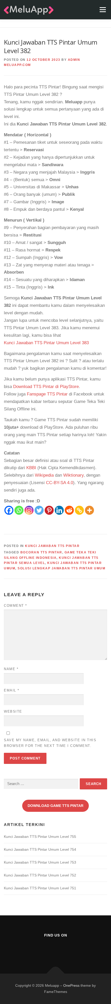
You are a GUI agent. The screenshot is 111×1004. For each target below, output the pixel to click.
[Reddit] (69, 510)
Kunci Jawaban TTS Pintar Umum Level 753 (40, 862)
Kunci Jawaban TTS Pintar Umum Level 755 (40, 836)
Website (13, 711)
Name (11, 669)
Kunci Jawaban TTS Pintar (52, 546)
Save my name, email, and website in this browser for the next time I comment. (50, 743)
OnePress (71, 985)
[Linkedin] (59, 510)
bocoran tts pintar (41, 552)
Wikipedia (44, 475)
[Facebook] (8, 510)
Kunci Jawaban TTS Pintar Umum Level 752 (40, 875)
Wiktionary (73, 475)
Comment (15, 606)
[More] (89, 510)
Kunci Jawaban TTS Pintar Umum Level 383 (46, 342)
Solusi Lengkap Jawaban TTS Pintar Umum (61, 568)
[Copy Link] (79, 510)
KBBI (31, 467)
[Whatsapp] (18, 510)
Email (11, 690)
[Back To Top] (55, 974)
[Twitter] (39, 510)
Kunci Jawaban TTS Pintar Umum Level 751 (40, 888)
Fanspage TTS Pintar (47, 394)
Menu (102, 9)
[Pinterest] (49, 510)
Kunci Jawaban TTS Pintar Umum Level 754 (40, 849)
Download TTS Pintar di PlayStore (46, 386)
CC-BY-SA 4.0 (59, 482)
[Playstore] (68, 949)
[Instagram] (29, 510)
